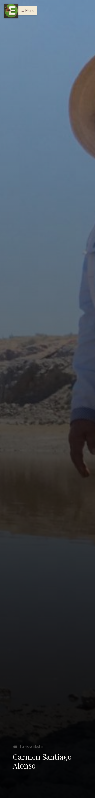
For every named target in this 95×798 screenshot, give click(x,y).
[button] (26, 10)
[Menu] (11, 11)
